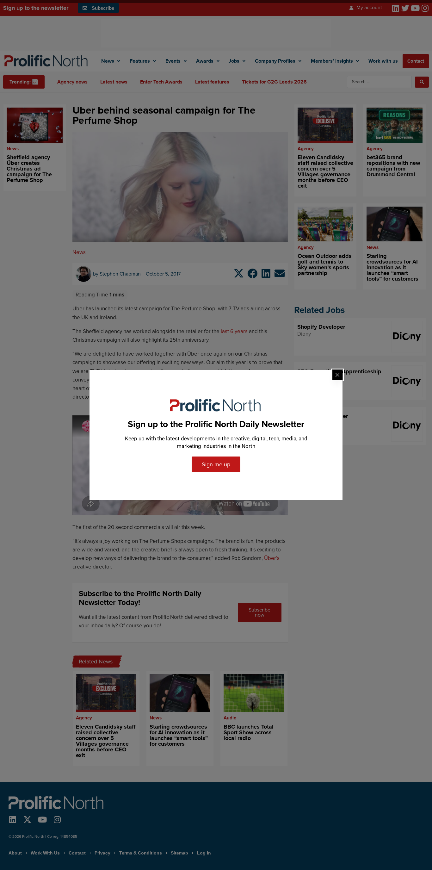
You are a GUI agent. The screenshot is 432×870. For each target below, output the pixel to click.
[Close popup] (337, 375)
